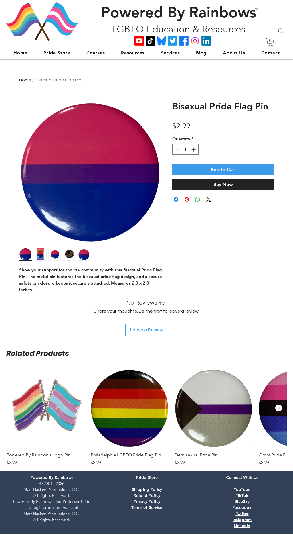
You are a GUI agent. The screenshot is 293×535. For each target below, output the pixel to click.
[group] (146, 417)
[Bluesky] (161, 41)
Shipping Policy (147, 489)
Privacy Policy (147, 501)
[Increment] (194, 149)
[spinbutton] (185, 149)
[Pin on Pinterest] (186, 199)
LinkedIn (242, 525)
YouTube (242, 489)
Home (25, 80)
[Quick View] (46, 408)
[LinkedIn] (206, 41)
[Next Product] (278, 408)
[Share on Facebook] (176, 199)
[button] (270, 42)
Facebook (242, 507)
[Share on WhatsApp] (197, 199)
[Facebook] (184, 41)
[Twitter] (172, 41)
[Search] (281, 31)
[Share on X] (208, 199)
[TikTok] (150, 41)
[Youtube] (139, 41)
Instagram (242, 519)
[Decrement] (177, 149)
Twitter (242, 513)
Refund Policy (147, 495)
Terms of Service (146, 507)
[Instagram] (195, 41)
